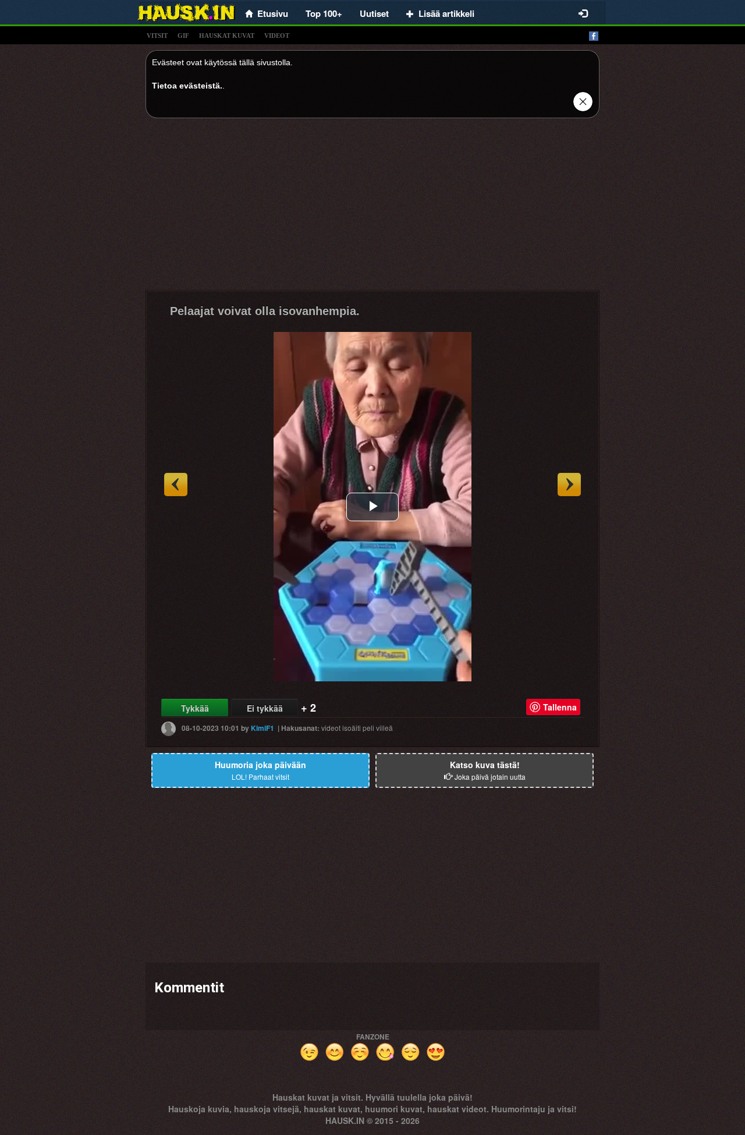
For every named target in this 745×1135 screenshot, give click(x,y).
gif (183, 35)
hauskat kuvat (226, 35)
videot (276, 35)
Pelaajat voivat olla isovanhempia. (265, 311)
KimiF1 (262, 728)
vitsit (157, 35)
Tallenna (560, 707)
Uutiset (374, 13)
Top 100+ (324, 13)
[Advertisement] (372, 208)
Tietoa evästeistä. (187, 85)
